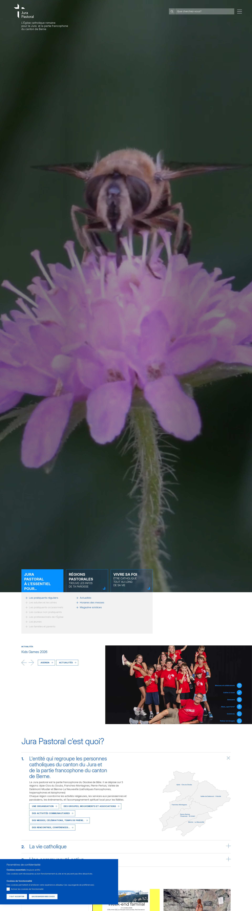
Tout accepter (16, 896)
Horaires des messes (92, 602)
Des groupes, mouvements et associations (90, 806)
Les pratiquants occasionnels (46, 607)
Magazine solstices (91, 607)
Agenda (45, 662)
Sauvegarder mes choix (43, 896)
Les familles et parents (42, 626)
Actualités (85, 597)
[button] (24, 662)
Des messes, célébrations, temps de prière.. (58, 820)
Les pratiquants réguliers (43, 597)
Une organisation (43, 806)
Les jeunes (35, 621)
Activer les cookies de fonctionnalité (27, 889)
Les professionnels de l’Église (46, 616)
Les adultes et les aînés (43, 602)
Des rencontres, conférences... (51, 827)
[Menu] (239, 11)
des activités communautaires (51, 813)
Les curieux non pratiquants (45, 612)
